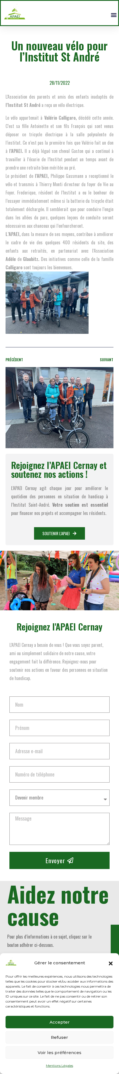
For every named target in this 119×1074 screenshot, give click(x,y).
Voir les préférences (59, 1052)
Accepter (60, 1022)
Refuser (59, 1037)
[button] (110, 963)
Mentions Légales (59, 1065)
